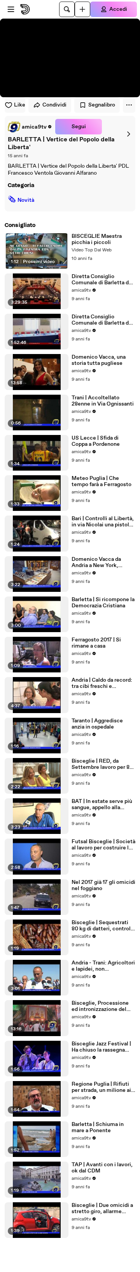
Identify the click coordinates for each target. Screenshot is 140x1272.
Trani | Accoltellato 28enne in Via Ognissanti (103, 401)
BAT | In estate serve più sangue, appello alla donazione (102, 804)
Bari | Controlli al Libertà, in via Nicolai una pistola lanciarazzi (103, 522)
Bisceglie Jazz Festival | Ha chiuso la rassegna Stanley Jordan (101, 1047)
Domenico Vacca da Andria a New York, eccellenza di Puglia (96, 562)
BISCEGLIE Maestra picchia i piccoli (97, 239)
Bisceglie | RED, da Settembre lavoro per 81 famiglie (101, 764)
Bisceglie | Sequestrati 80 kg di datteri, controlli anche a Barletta (103, 926)
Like (19, 104)
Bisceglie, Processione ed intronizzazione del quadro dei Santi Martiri (101, 1006)
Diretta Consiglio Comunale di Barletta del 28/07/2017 (102, 279)
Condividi (54, 104)
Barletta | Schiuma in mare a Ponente (98, 1127)
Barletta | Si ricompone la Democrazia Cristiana (103, 602)
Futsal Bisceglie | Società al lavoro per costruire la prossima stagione (103, 845)
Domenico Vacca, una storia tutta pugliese (99, 360)
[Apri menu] (11, 9)
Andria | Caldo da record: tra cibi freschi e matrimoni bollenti (102, 683)
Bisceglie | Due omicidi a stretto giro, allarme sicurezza (102, 1208)
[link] (30, 126)
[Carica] (82, 9)
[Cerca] (67, 9)
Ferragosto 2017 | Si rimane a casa (96, 643)
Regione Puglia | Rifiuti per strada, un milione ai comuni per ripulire (101, 1087)
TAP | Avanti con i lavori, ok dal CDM (102, 1168)
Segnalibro (101, 104)
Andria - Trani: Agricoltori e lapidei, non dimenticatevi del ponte (103, 966)
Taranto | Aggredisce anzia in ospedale (97, 724)
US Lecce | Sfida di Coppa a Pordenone (96, 441)
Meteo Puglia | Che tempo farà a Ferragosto (101, 481)
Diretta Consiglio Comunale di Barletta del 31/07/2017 (102, 320)
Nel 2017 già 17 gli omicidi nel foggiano (103, 885)
